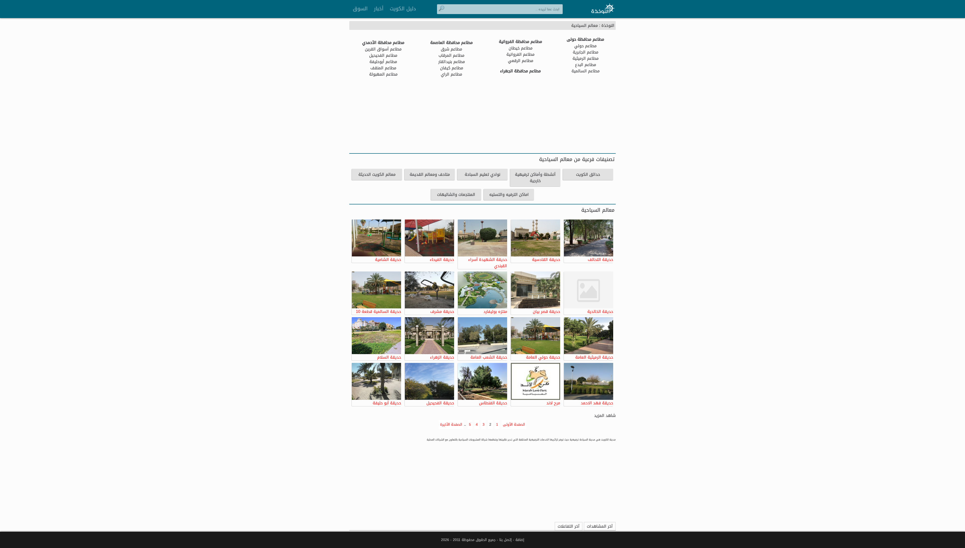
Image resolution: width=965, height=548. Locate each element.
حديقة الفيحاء (442, 259)
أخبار (378, 8)
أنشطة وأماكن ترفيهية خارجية (535, 178)
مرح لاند (553, 402)
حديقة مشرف (442, 311)
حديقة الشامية (388, 259)
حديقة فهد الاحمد (597, 402)
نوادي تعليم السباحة (482, 174)
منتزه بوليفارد (495, 311)
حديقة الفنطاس (493, 402)
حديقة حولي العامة (543, 356)
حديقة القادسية (546, 259)
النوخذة (607, 25)
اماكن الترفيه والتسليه (509, 194)
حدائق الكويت (588, 174)
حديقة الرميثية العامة (594, 356)
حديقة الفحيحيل (440, 402)
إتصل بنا (505, 539)
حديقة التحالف (600, 259)
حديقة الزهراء (442, 356)
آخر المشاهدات (600, 526)
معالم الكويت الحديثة (377, 174)
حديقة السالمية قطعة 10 (378, 311)
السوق (360, 8)
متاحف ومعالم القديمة (430, 174)
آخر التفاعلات (569, 526)
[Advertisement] (482, 115)
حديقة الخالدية (600, 311)
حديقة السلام (389, 356)
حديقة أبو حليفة (387, 402)
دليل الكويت (403, 8)
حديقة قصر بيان (546, 311)
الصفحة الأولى (514, 424)
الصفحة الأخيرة (451, 424)
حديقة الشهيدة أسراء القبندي (487, 262)
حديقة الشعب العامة (488, 356)
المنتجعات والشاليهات (456, 194)
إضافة (519, 539)
